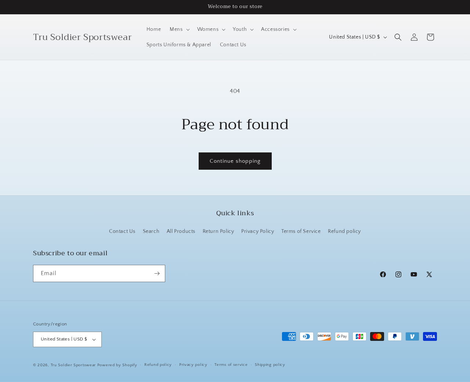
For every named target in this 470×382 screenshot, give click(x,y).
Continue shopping (235, 161)
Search (151, 231)
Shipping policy (270, 365)
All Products (181, 231)
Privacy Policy (257, 231)
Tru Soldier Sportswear (74, 365)
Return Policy (218, 231)
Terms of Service (301, 231)
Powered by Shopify (117, 365)
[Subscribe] (157, 273)
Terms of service (230, 365)
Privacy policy (193, 365)
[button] (178, 29)
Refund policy (344, 231)
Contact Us (122, 231)
